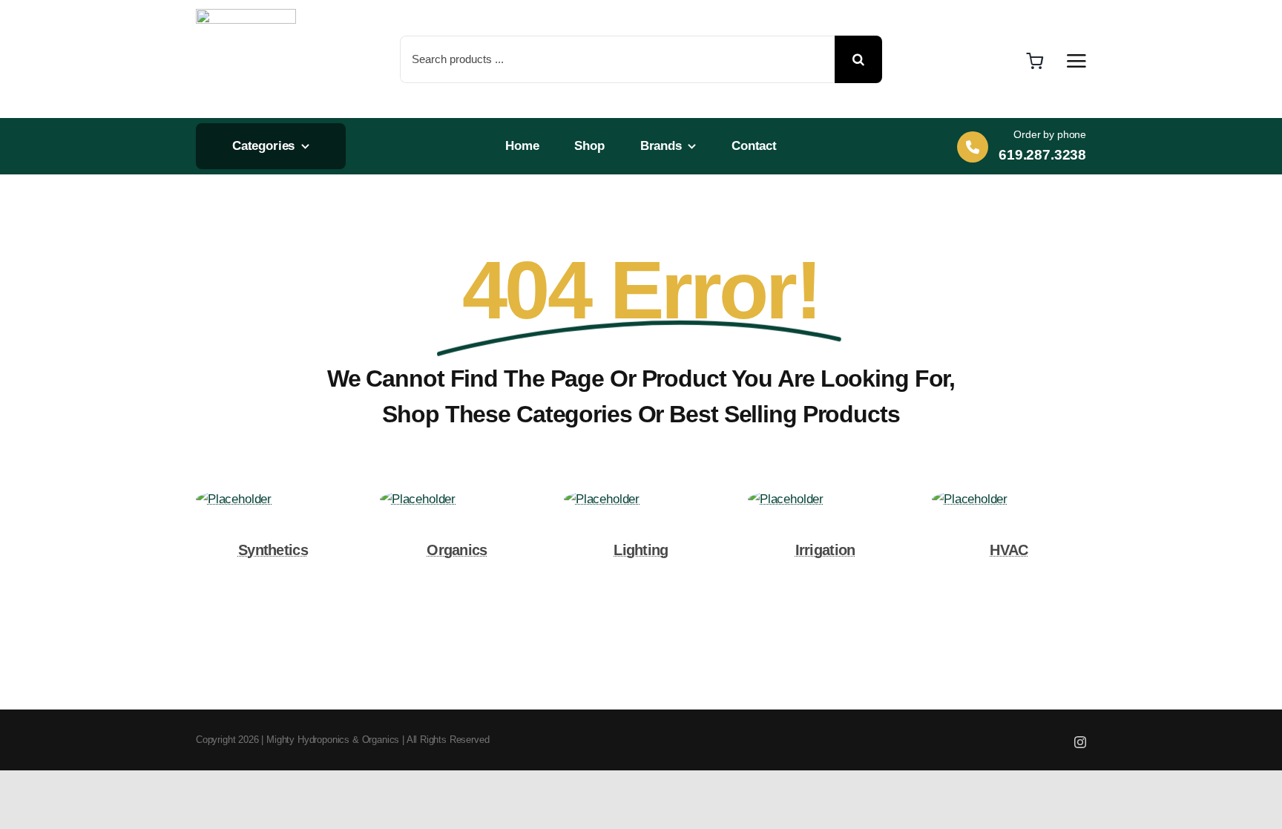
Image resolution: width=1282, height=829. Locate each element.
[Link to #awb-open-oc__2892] (1076, 61)
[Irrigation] (786, 499)
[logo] (246, 15)
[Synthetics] (234, 499)
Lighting (641, 550)
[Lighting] (602, 499)
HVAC (1009, 550)
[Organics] (418, 499)
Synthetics (273, 550)
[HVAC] (969, 499)
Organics (457, 550)
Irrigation (825, 550)
